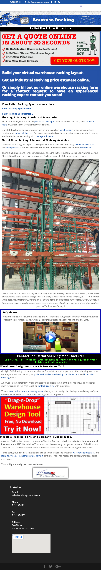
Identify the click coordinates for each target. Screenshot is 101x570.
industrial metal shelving (31, 455)
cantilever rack (72, 374)
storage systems (9, 455)
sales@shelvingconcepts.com (26, 495)
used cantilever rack (85, 144)
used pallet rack (14, 147)
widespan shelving (54, 374)
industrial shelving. (23, 133)
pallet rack (39, 121)
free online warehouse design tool (26, 391)
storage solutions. (44, 136)
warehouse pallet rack (84, 452)
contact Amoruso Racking (44, 359)
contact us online (46, 385)
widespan (50, 121)
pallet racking (66, 130)
